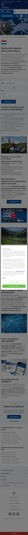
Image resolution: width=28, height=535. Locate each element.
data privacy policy (20, 271)
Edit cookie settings (14, 282)
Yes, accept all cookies (14, 286)
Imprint (3, 277)
